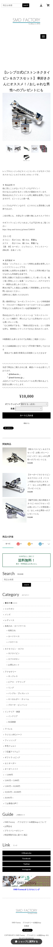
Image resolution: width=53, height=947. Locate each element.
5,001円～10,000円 (12, 786)
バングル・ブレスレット (18, 693)
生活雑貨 (12, 722)
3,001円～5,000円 (12, 780)
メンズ (7, 615)
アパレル (8, 729)
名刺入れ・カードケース (15, 626)
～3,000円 (9, 775)
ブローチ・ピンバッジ (17, 705)
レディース (9, 620)
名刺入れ (12, 630)
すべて (8, 544)
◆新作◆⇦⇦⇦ (11, 603)
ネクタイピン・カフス (14, 649)
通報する (26, 423)
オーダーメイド (11, 769)
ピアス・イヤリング (16, 682)
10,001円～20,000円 (13, 792)
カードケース (14, 636)
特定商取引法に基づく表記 (15, 835)
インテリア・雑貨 (12, 712)
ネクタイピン (14, 653)
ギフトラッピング (12, 404)
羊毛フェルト (10, 746)
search (25, 5)
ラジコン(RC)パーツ (13, 735)
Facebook (26, 858)
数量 (13, 409)
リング (11, 688)
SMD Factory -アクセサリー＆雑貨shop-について (25, 822)
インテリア (13, 716)
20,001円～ (9, 798)
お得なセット (14, 665)
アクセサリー (10, 672)
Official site (26, 853)
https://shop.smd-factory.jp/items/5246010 (18, 230)
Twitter (26, 864)
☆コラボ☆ (9, 609)
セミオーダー (10, 763)
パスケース (13, 642)
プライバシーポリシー (14, 831)
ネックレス (13, 676)
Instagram (26, 869)
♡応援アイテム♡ (12, 752)
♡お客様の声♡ (11, 803)
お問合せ (8, 826)
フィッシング (10, 740)
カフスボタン (14, 659)
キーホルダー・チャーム (18, 699)
